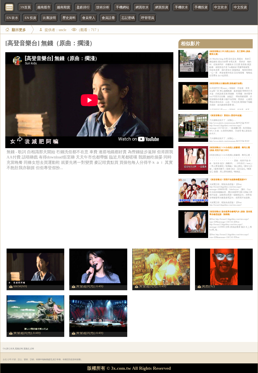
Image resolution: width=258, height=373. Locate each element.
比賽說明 (49, 18)
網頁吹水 (142, 7)
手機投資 (201, 7)
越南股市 (43, 7)
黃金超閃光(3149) (89, 286)
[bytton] (9, 7)
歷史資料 (69, 18)
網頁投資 (161, 7)
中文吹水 (220, 7)
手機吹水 (181, 7)
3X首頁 (25, 7)
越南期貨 (63, 7)
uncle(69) (20, 286)
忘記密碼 (128, 18)
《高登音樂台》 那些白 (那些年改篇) (225, 115)
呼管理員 (147, 18)
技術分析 (102, 7)
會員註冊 (108, 18)
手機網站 (122, 7)
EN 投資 (30, 18)
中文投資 (240, 7)
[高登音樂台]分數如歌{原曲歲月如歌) (226, 83)
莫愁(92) (208, 286)
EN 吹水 (12, 18)
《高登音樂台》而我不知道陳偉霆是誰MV (228, 179)
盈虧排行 (83, 7)
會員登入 (88, 18)
